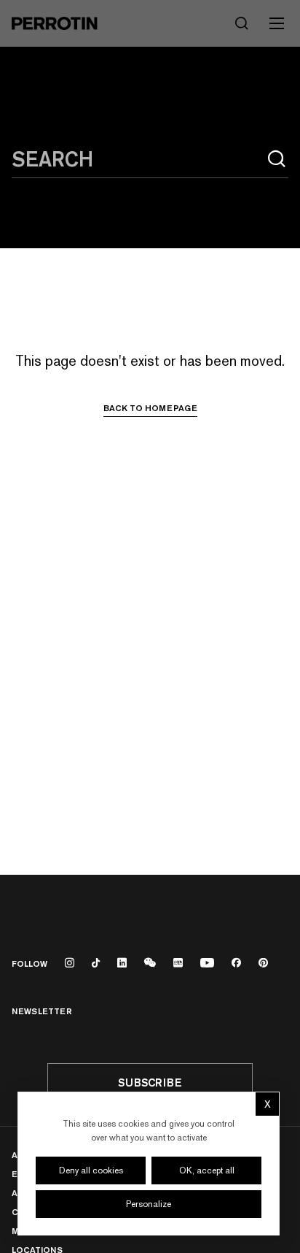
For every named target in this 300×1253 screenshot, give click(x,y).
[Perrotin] (55, 23)
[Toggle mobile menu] (276, 23)
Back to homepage (150, 408)
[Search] (276, 159)
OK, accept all (206, 1170)
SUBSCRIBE (150, 1082)
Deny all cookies (91, 1170)
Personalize (148, 1204)
